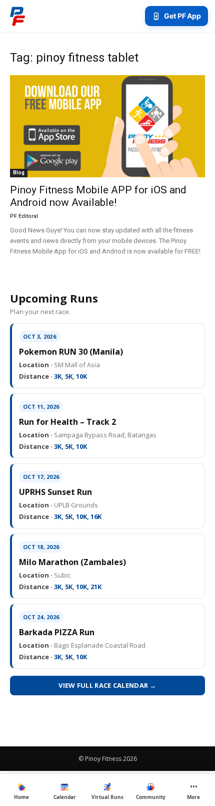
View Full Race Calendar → (107, 685)
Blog (18, 172)
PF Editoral (24, 216)
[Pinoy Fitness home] (17, 16)
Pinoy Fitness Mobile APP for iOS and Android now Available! (98, 196)
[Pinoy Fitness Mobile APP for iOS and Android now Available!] (107, 126)
